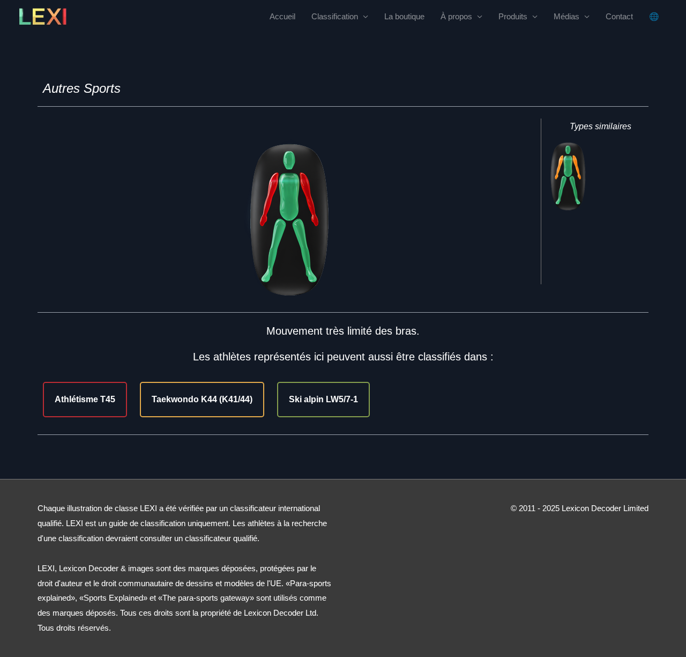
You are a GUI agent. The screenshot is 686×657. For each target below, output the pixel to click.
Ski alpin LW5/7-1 (323, 399)
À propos (456, 16)
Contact (619, 16)
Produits (512, 16)
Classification (334, 16)
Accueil (282, 16)
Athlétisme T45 (85, 399)
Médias (566, 16)
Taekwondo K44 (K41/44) (202, 399)
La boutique (404, 16)
